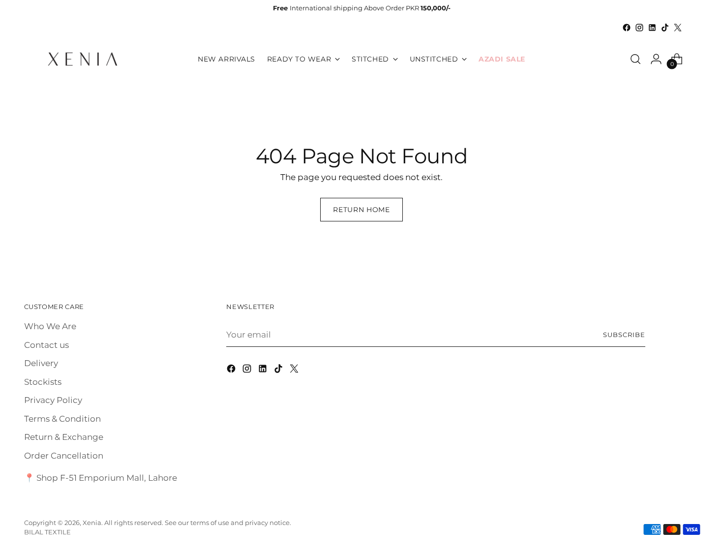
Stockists (42, 382)
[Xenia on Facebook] (626, 27)
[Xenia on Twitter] (677, 27)
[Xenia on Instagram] (639, 27)
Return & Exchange (63, 437)
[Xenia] (82, 59)
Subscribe (624, 335)
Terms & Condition (62, 419)
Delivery (41, 363)
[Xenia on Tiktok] (665, 27)
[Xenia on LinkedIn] (652, 27)
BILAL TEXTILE (47, 532)
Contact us (46, 345)
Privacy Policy (53, 400)
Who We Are (50, 326)
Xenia (92, 522)
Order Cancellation (63, 456)
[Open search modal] (635, 59)
